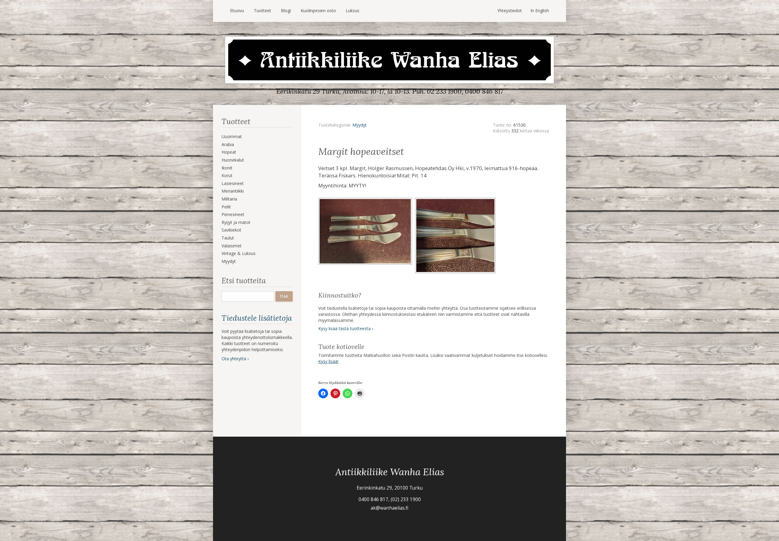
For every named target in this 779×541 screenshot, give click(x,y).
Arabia (228, 144)
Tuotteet (262, 10)
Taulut (228, 238)
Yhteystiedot (509, 10)
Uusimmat (232, 136)
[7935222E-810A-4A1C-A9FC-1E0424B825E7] (366, 200)
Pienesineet (233, 214)
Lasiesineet (233, 183)
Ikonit (227, 168)
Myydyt (229, 261)
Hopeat (229, 152)
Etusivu (237, 10)
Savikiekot (231, 230)
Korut (227, 175)
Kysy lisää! (328, 361)
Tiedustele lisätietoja (257, 318)
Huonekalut (233, 160)
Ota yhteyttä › (235, 358)
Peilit (226, 207)
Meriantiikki (233, 191)
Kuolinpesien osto (318, 10)
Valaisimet (232, 246)
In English (539, 10)
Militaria (229, 199)
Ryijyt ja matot (236, 222)
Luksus (352, 10)
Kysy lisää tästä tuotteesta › (345, 328)
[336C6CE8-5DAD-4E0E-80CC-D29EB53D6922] (456, 200)
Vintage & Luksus (239, 253)
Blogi (286, 10)
